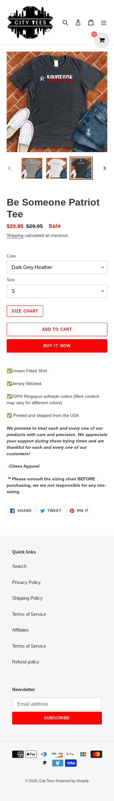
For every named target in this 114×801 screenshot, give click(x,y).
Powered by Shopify (72, 781)
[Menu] (103, 22)
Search (19, 566)
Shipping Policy (27, 598)
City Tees (46, 781)
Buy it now (56, 345)
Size (11, 280)
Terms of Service (29, 614)
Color (11, 256)
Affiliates (20, 629)
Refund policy (25, 661)
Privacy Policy (26, 582)
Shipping (15, 235)
